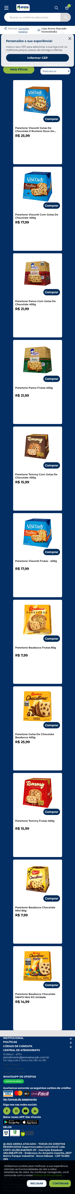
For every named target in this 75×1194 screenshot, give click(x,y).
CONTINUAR (60, 1183)
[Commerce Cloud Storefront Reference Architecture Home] (23, 7)
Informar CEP (37, 58)
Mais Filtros (19, 69)
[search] (37, 16)
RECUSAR (36, 1183)
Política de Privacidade (47, 1175)
